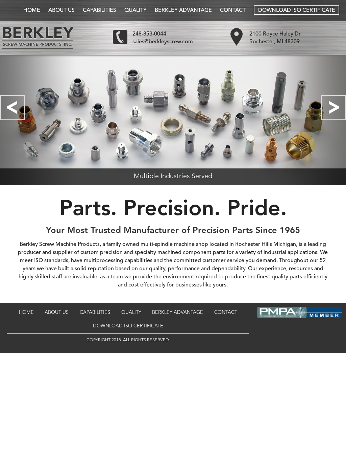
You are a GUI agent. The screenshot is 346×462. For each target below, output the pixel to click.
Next (333, 107)
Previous (12, 107)
